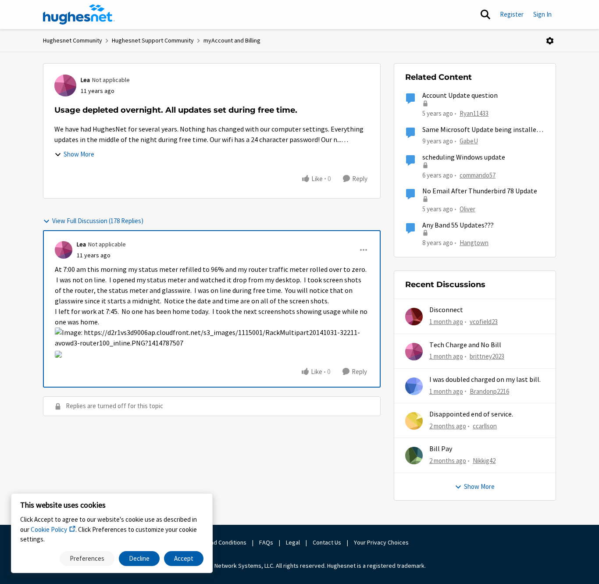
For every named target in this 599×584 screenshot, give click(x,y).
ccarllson (485, 426)
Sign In (542, 14)
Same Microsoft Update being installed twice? (481, 130)
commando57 (478, 175)
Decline (139, 558)
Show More (79, 154)
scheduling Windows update (463, 157)
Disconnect (446, 310)
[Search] (485, 14)
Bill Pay (440, 449)
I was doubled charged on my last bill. (485, 379)
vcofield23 (484, 321)
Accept (183, 558)
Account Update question (460, 95)
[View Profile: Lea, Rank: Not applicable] (65, 85)
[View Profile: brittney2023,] (414, 351)
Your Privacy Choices (382, 542)
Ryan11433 (474, 113)
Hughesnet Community (72, 40)
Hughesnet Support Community (153, 40)
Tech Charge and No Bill (465, 345)
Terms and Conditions (217, 542)
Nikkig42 (484, 460)
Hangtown (474, 243)
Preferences (87, 558)
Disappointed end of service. (471, 414)
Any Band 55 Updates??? (458, 225)
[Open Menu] (550, 41)
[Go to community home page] (79, 14)
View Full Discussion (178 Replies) (97, 221)
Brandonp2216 (489, 391)
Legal (293, 542)
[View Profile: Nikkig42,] (414, 455)
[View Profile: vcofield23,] (414, 316)
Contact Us (327, 542)
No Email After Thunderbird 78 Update (479, 191)
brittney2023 (487, 356)
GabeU (469, 141)
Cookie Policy (49, 529)
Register (512, 14)
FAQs (266, 542)
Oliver (467, 209)
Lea (85, 80)
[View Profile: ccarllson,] (414, 421)
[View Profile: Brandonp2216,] (414, 386)
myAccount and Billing (231, 40)
